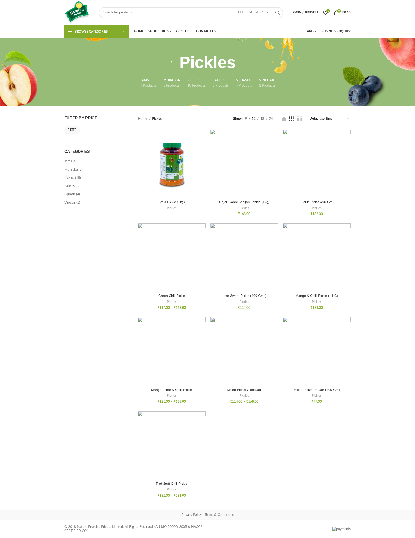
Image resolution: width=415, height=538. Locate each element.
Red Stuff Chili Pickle (171, 483)
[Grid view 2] (284, 119)
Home (143, 118)
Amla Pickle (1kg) (172, 202)
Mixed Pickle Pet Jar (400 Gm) (316, 390)
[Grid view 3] (291, 119)
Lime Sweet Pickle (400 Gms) (244, 296)
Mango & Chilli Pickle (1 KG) (316, 296)
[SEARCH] (277, 12)
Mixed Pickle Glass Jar (244, 390)
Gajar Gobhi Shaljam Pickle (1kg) (244, 202)
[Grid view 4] (299, 119)
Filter (72, 129)
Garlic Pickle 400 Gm (317, 202)
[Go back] (173, 62)
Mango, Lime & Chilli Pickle (171, 390)
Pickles (172, 208)
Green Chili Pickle (171, 296)
